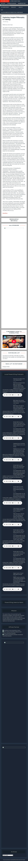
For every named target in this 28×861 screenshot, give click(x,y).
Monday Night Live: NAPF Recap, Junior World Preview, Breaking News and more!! (19, 466)
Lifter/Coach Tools (15, 1)
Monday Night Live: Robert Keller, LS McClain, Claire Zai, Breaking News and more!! (18, 531)
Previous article (14, 219)
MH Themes (23, 859)
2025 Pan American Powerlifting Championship (12, 12)
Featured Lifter (4, 1)
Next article (14, 220)
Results (21, 7)
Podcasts (13, 7)
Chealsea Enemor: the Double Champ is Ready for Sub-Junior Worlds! (19, 445)
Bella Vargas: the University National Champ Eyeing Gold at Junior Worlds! (19, 402)
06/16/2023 (5, 21)
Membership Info (22, 3)
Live (2, 9)
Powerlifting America (16, 630)
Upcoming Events (5, 7)
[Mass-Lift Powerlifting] (5, 5)
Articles (3, 3)
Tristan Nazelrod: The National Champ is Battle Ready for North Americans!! (19, 510)
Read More (5, 213)
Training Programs (11, 3)
